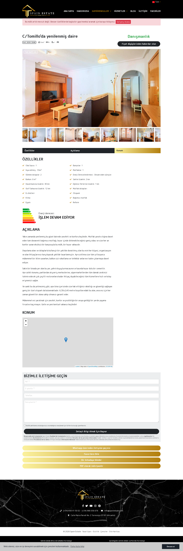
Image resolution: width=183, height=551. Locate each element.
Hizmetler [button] (120, 11)
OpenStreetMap (93, 366)
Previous (25, 88)
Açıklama (75, 150)
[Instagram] (95, 506)
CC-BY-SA (109, 366)
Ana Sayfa (69, 11)
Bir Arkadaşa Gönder (91, 460)
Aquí (119, 439)
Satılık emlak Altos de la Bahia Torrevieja (56, 541)
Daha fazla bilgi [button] (77, 546)
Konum (120, 150)
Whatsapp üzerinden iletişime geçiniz (91, 448)
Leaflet (77, 366)
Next (157, 88)
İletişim (143, 11)
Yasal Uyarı (87, 531)
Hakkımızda (83, 11)
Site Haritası (114, 531)
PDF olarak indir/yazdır (91, 466)
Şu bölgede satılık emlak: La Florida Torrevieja (127, 541)
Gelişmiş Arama (123, 22)
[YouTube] (91, 506)
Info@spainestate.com (113, 510)
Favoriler (155, 11)
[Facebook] (83, 506)
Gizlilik (96, 531)
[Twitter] (86, 506)
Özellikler (30, 150)
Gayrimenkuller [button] (100, 11)
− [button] (26, 324)
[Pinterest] (99, 506)
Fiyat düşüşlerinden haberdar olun (139, 44)
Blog (133, 11)
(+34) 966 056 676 (90, 510)
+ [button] (26, 320)
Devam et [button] (171, 547)
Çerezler (104, 531)
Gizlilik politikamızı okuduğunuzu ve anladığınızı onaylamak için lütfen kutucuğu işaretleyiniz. (56, 426)
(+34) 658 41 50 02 (71, 510)
